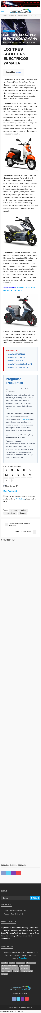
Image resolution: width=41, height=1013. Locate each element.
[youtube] (18, 872)
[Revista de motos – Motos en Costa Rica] (20, 988)
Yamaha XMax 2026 (15, 361)
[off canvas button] (2, 11)
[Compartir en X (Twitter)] (5, 470)
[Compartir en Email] (5, 475)
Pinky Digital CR (27, 1007)
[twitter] (8, 872)
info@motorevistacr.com (17, 910)
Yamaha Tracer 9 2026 (16, 357)
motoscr (4, 974)
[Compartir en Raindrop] (11, 475)
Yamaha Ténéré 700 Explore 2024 (20, 364)
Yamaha (22, 513)
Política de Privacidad (20, 993)
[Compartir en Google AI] (29, 475)
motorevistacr (10, 513)
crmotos (14, 510)
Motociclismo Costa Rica (10, 968)
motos (16, 971)
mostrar (18, 72)
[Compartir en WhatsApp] (29, 470)
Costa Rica (25, 419)
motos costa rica (27, 971)
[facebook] (3, 872)
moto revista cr (6, 971)
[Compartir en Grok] (5, 480)
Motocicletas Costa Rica (9, 966)
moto (12, 963)
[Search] (38, 11)
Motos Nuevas (9, 30)
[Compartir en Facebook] (17, 470)
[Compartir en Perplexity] (11, 480)
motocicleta (20, 963)
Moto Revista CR (8, 42)
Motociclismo (24, 966)
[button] (11, 1012)
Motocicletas (31, 963)
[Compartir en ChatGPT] (23, 475)
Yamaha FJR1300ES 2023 (18, 367)
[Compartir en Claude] (17, 475)
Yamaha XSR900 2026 (16, 354)
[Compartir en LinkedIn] (11, 470)
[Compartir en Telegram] (23, 470)
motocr (23, 510)
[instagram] (13, 872)
